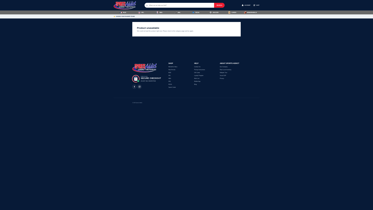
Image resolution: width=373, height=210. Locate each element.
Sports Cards (172, 87)
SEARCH (219, 5)
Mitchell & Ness (172, 66)
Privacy (222, 78)
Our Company (224, 66)
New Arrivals (171, 69)
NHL (179, 12)
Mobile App (197, 81)
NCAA (197, 12)
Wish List (196, 78)
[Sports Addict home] (126, 5)
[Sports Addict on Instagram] (139, 87)
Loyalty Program (198, 75)
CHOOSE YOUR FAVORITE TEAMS (124, 16)
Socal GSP (223, 75)
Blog (195, 84)
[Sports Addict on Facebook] (134, 87)
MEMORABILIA (250, 12)
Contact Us (197, 66)
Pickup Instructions (199, 69)
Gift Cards (197, 72)
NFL (142, 12)
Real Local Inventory (225, 69)
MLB (124, 12)
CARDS (233, 12)
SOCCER (214, 12)
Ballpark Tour (223, 72)
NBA (160, 12)
